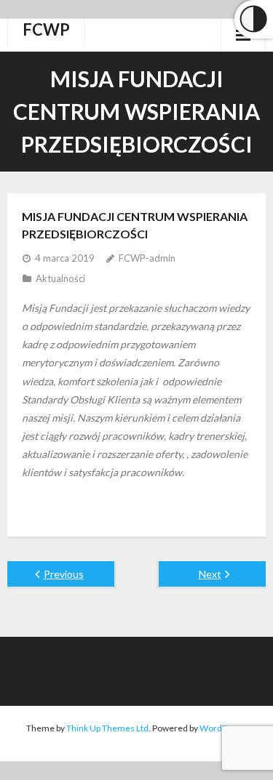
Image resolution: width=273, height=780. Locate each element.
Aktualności (60, 278)
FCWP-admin (147, 258)
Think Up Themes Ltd (107, 728)
